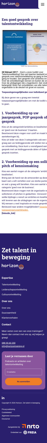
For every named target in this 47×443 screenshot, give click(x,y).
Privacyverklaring (8, 409)
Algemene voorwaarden (11, 416)
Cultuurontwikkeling (11, 294)
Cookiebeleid (7, 412)
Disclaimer (6, 419)
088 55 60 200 (8, 343)
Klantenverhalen (10, 317)
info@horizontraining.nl (13, 346)
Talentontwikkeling (11, 284)
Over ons (6, 308)
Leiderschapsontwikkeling (14, 289)
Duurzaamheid (9, 312)
